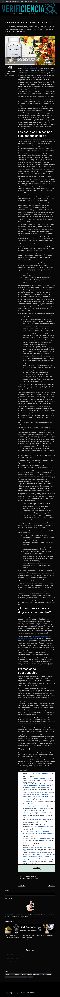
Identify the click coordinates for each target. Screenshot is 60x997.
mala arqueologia (17, 977)
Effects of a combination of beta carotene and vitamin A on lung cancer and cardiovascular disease (37, 814)
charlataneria (17, 974)
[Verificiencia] (29, 9)
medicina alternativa (27, 974)
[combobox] (30, 894)
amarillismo (49, 974)
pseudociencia (8, 974)
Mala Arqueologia (11, 961)
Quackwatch (8, 20)
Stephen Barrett (10, 71)
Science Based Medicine (13, 958)
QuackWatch (9, 913)
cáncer (42, 974)
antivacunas (8, 977)
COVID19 (25, 977)
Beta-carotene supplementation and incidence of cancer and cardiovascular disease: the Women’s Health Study (38, 833)
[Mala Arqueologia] (30, 928)
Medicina (30, 977)
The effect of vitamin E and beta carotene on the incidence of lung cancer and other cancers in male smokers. (37, 787)
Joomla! (6, 994)
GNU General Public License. (31, 994)
